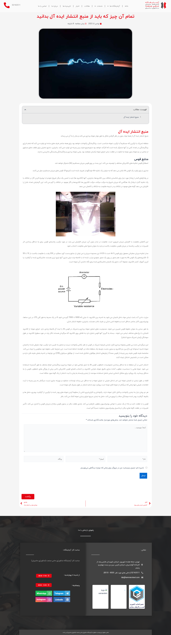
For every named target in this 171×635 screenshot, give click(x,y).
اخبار (77, 6)
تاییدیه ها (67, 6)
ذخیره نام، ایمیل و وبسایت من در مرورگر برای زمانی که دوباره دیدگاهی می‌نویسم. (112, 468)
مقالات (87, 6)
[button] (25, 110)
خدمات (99, 6)
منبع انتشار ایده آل (131, 117)
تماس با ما (42, 6)
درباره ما (54, 6)
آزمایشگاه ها (115, 6)
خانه (126, 6)
